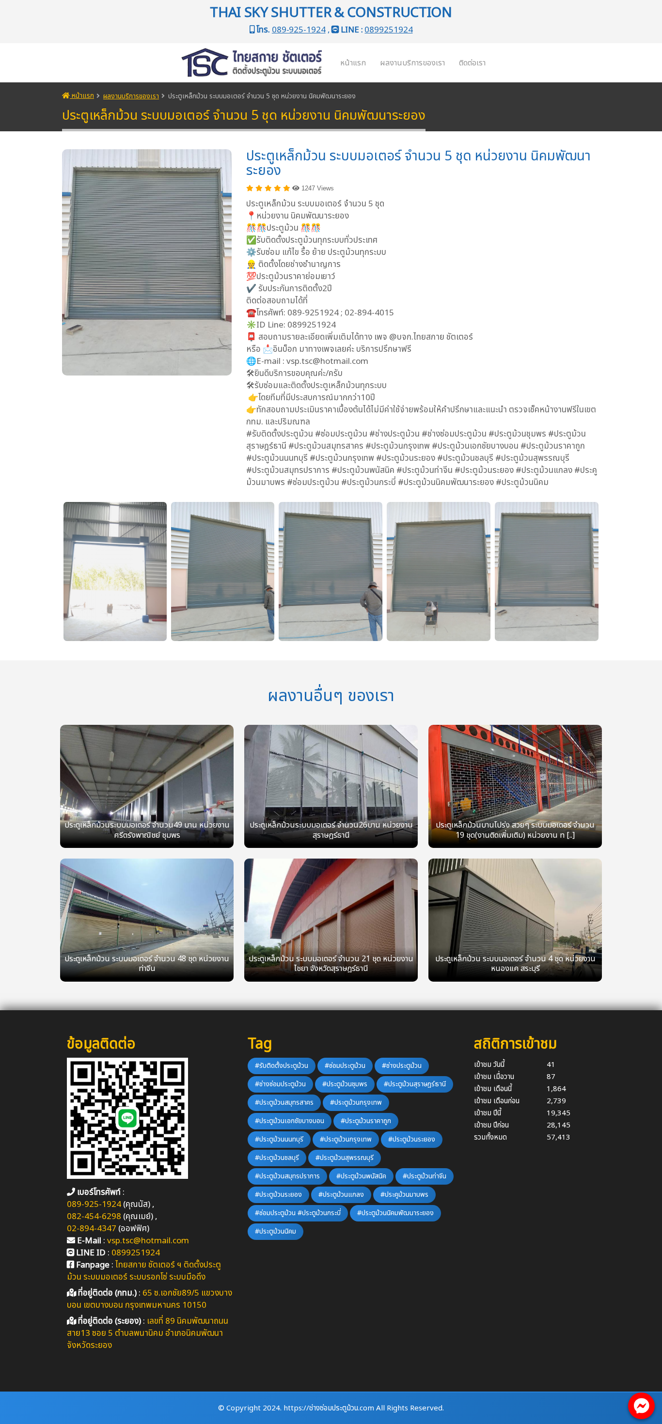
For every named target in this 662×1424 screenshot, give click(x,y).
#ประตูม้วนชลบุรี (277, 1158)
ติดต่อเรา (472, 63)
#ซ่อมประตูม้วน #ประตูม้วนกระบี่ (298, 1213)
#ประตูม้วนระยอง (411, 1139)
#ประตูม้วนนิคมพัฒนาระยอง (395, 1213)
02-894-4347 (91, 1228)
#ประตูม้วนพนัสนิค (361, 1176)
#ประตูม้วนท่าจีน (424, 1176)
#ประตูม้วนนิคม (275, 1231)
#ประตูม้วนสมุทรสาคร (284, 1102)
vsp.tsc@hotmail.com (148, 1241)
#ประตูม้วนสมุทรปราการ (287, 1176)
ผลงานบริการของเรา (412, 63)
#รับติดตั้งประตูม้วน (281, 1066)
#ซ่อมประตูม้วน (345, 1066)
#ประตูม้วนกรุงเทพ (356, 1102)
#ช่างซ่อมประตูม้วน (280, 1084)
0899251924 (388, 30)
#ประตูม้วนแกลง (341, 1194)
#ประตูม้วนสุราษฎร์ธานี (415, 1084)
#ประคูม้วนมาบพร (404, 1194)
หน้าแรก (353, 63)
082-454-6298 (94, 1216)
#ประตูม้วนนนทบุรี (279, 1139)
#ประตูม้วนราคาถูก (366, 1121)
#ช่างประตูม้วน (402, 1066)
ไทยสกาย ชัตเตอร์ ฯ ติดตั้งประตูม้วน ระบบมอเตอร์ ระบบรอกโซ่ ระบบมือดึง (144, 1271)
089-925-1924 (299, 30)
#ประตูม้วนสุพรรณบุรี (344, 1158)
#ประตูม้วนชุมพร (344, 1084)
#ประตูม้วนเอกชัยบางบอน (289, 1121)
